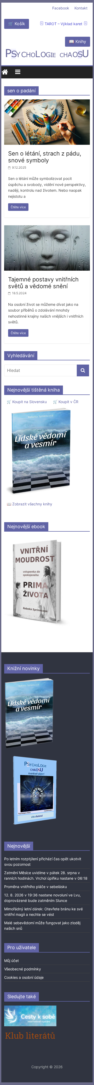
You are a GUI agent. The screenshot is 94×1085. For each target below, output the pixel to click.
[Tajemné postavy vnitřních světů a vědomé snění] (47, 228)
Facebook (60, 8)
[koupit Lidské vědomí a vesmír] (29, 680)
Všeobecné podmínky (22, 969)
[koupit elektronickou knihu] (37, 538)
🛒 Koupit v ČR (65, 401)
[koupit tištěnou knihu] (39, 407)
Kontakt (80, 8)
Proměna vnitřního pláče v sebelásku (35, 886)
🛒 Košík (16, 23)
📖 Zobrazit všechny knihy (29, 504)
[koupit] (35, 757)
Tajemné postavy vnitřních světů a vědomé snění (43, 283)
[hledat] (83, 370)
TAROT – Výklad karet (63, 24)
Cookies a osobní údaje (24, 977)
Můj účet (11, 960)
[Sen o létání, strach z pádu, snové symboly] (47, 102)
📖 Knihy (77, 41)
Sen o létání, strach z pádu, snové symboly (44, 157)
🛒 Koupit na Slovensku (27, 401)
